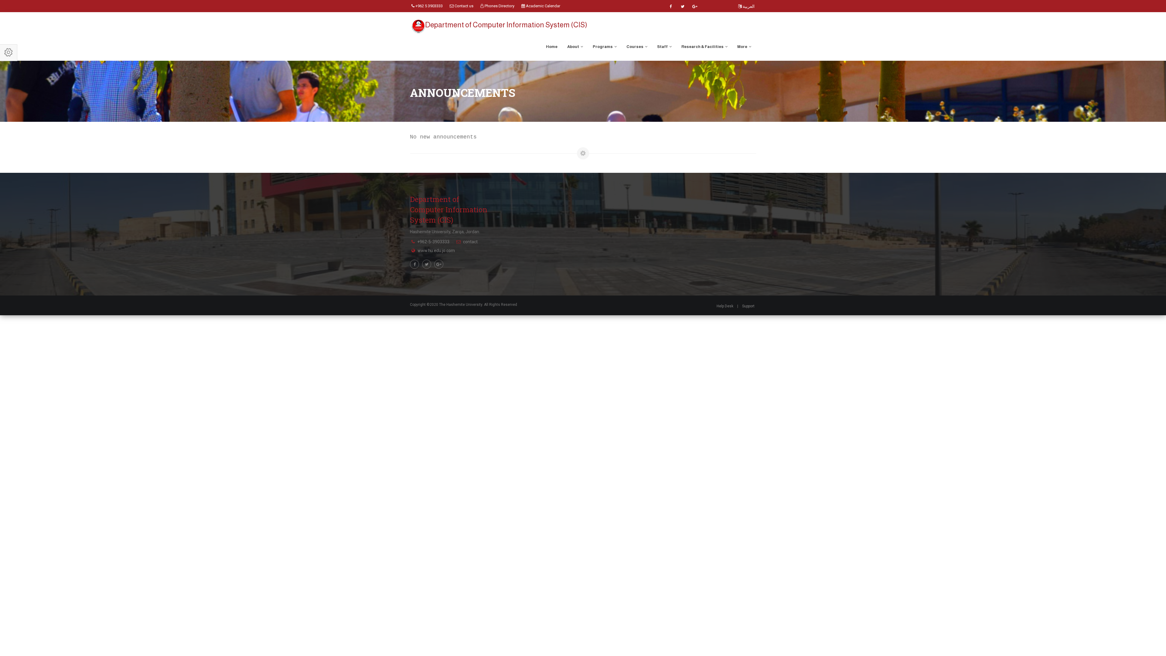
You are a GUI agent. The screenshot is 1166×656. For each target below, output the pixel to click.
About (573, 46)
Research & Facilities (702, 46)
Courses (635, 46)
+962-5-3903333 (433, 241)
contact (470, 241)
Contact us (463, 6)
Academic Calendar (542, 6)
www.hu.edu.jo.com (436, 250)
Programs (603, 46)
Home (551, 46)
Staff (662, 46)
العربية (748, 6)
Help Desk (725, 306)
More (742, 46)
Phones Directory (499, 6)
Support (748, 306)
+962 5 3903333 (428, 6)
